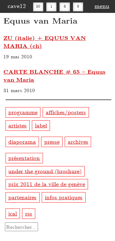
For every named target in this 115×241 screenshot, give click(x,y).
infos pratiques (63, 197)
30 (38, 6)
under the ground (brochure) (45, 170)
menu (101, 5)
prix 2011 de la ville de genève (46, 184)
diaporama (22, 141)
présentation (24, 157)
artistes (17, 125)
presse (51, 141)
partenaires (22, 197)
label (41, 125)
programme (22, 112)
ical (12, 213)
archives (78, 141)
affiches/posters (66, 112)
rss (28, 213)
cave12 (17, 5)
